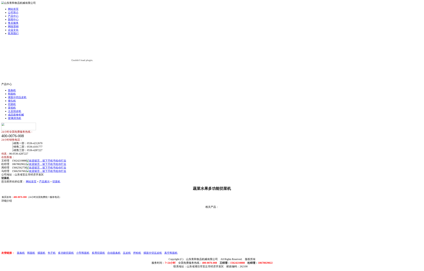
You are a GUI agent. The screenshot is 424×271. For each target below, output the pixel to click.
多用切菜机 (98, 252)
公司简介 (13, 12)
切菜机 (12, 104)
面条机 (12, 90)
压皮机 (127, 252)
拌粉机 (137, 252)
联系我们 (13, 33)
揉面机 (41, 252)
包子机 (52, 252)
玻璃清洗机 (14, 118)
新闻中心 (13, 19)
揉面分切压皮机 (17, 97)
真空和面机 (171, 252)
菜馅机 (12, 107)
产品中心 (13, 16)
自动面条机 (114, 252)
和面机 (12, 93)
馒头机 (12, 100)
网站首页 (13, 9)
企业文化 (13, 30)
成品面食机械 (16, 114)
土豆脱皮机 (14, 111)
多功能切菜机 (66, 252)
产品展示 (44, 181)
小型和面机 (82, 252)
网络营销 (13, 26)
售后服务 (13, 23)
